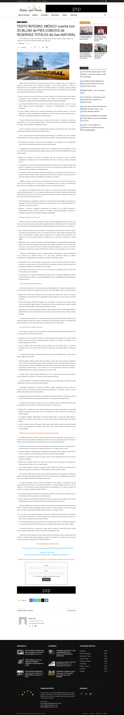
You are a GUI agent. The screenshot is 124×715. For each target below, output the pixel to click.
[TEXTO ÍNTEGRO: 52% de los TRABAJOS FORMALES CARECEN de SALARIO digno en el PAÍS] (20, 661)
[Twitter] (103, 1)
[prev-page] (81, 62)
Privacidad (91, 713)
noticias (23, 19)
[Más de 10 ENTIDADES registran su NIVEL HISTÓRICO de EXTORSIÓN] (100, 47)
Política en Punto (98, 34)
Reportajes (55, 15)
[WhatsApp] (39, 47)
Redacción (44, 1)
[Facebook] (100, 1)
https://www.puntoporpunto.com (36, 620)
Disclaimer (85, 713)
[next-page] (83, 62)
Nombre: (46, 565)
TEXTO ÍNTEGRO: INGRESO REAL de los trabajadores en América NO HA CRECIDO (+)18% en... (34, 652)
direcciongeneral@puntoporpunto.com (50, 703)
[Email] (42, 47)
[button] (105, 15)
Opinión (34, 15)
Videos (65, 15)
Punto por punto (24, 15)
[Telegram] (46, 47)
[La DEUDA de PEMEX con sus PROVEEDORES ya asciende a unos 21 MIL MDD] (86, 30)
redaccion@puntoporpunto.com (49, 705)
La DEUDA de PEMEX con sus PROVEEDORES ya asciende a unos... (86, 38)
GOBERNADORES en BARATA (25, 610)
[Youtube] (106, 1)
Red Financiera (72, 610)
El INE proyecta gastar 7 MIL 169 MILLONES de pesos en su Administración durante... (66, 663)
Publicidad (38, 1)
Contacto (105, 713)
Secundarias (29, 19)
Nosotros (32, 1)
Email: (46, 571)
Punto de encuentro (84, 51)
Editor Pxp (21, 43)
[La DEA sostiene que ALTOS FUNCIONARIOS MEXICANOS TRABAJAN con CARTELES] (86, 47)
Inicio (18, 19)
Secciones (44, 15)
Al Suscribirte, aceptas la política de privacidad (47, 576)
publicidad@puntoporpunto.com (49, 707)
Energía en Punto (84, 34)
